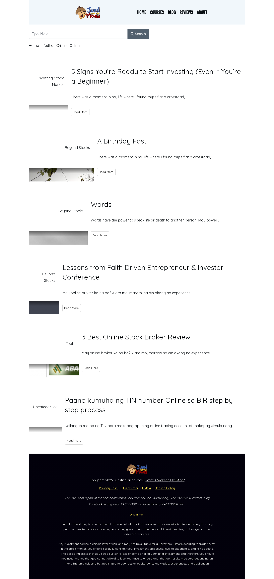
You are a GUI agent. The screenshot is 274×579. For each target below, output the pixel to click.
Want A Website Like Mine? (165, 480)
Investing (45, 78)
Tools (70, 343)
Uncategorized (45, 407)
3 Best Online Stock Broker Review (136, 337)
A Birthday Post (121, 141)
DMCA (146, 488)
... (186, 97)
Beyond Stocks (77, 147)
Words (101, 204)
